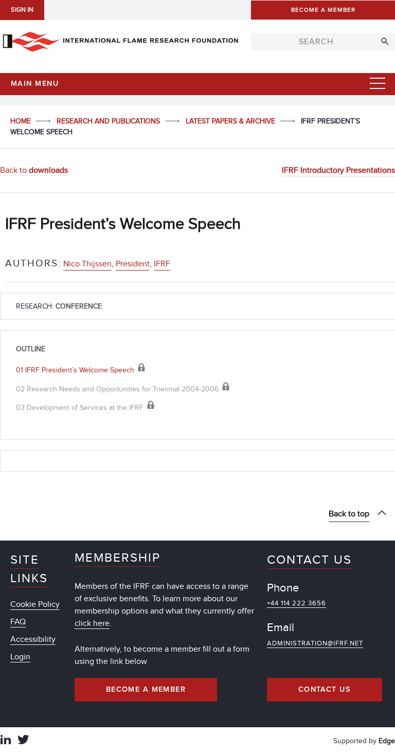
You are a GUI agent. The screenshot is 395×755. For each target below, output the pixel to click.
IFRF (162, 264)
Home (21, 121)
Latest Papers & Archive (231, 121)
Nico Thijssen (87, 264)
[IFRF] (120, 39)
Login (20, 657)
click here (92, 623)
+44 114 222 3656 (296, 603)
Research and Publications (109, 121)
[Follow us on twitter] (23, 741)
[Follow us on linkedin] (5, 741)
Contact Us (324, 689)
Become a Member (146, 689)
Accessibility (33, 639)
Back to (34, 170)
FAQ (18, 622)
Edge (387, 740)
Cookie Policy (35, 604)
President (133, 264)
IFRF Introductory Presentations (338, 170)
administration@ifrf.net (315, 643)
